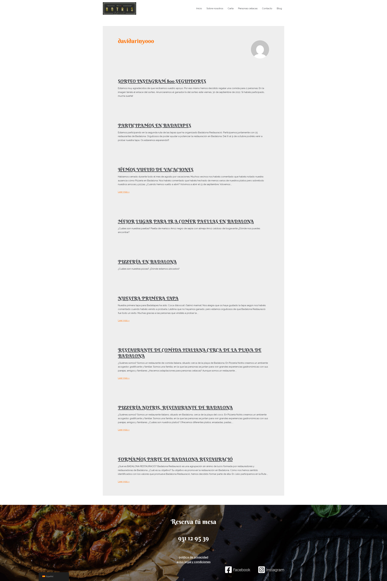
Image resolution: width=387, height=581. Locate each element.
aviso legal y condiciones (194, 561)
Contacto (267, 8)
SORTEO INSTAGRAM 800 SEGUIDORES (162, 81)
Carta (231, 8)
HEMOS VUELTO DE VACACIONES (155, 169)
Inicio (199, 8)
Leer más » (124, 192)
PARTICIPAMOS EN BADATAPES (154, 125)
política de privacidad (193, 557)
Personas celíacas (247, 8)
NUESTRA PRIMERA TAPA (148, 298)
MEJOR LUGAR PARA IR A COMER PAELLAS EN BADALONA (186, 221)
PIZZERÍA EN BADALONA (147, 262)
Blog (279, 8)
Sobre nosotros (215, 8)
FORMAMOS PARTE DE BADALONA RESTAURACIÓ (175, 459)
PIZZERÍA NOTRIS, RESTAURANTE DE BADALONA (175, 407)
